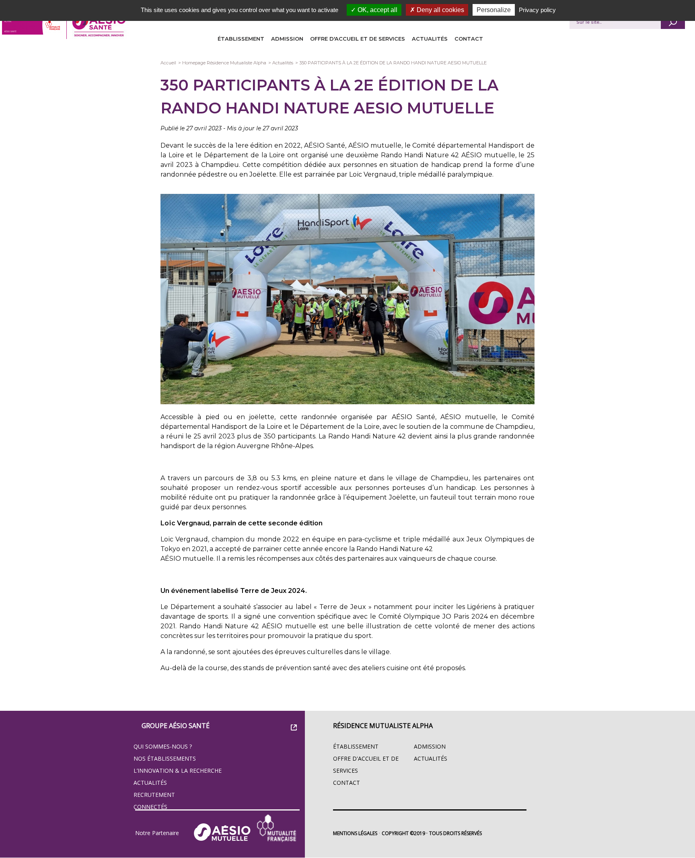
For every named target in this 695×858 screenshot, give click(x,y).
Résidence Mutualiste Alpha (383, 725)
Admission (287, 38)
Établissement (241, 38)
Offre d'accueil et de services (357, 38)
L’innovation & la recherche (178, 770)
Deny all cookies (439, 9)
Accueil (168, 63)
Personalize (494, 9)
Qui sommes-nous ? (163, 746)
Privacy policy (537, 9)
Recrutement (154, 794)
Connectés (150, 807)
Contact (468, 38)
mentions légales (355, 833)
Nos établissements (165, 758)
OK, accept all (376, 9)
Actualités (430, 38)
